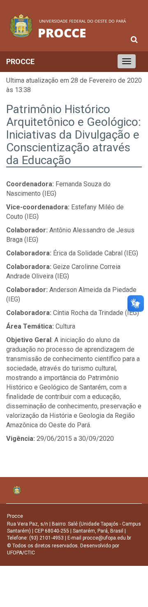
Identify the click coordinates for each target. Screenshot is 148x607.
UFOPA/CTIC (21, 553)
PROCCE (20, 61)
